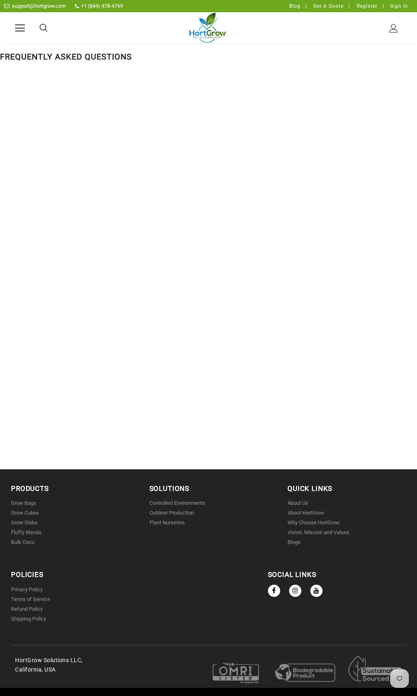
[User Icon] (393, 28)
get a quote (328, 6)
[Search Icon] (44, 28)
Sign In (399, 6)
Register (367, 6)
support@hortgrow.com (39, 6)
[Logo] (207, 28)
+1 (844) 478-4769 (102, 6)
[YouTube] (316, 591)
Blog (295, 6)
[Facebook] (274, 591)
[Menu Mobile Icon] (20, 28)
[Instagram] (295, 591)
